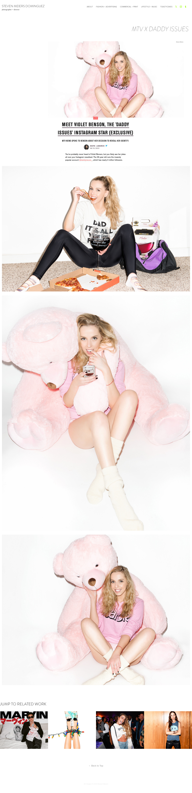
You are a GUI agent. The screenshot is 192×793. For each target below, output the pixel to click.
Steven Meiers (103, 784)
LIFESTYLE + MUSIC (149, 6)
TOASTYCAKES (166, 6)
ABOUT (90, 6)
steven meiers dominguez (23, 6)
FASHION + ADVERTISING (106, 6)
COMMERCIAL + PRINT (129, 6)
